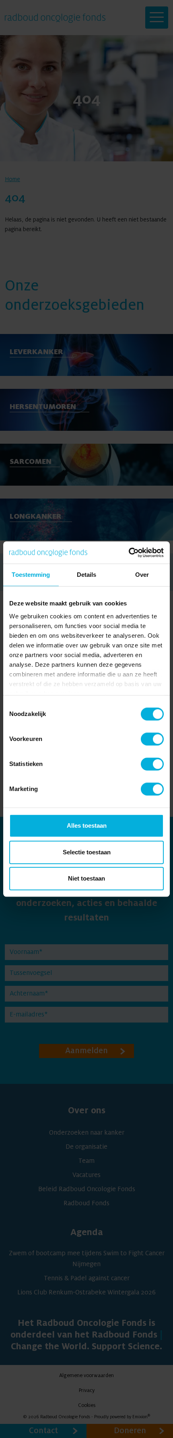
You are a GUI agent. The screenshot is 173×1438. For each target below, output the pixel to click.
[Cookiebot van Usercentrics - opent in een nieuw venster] (128, 552)
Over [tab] (142, 574)
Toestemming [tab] (31, 574)
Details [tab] (87, 574)
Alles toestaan (87, 825)
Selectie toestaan (87, 852)
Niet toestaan (86, 878)
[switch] (152, 739)
